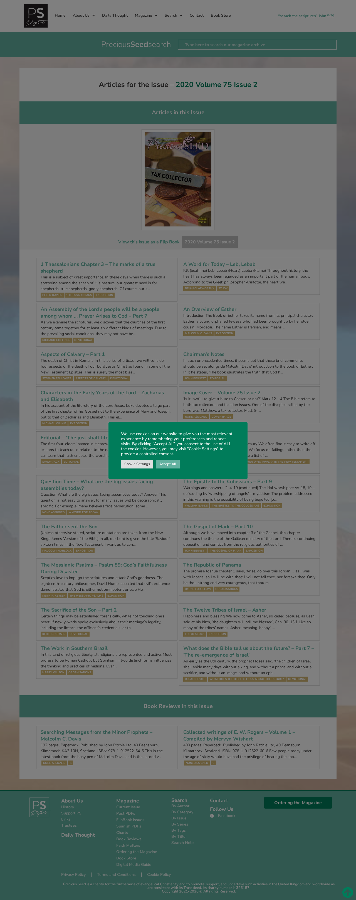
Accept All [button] (167, 464)
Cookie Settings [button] (137, 464)
